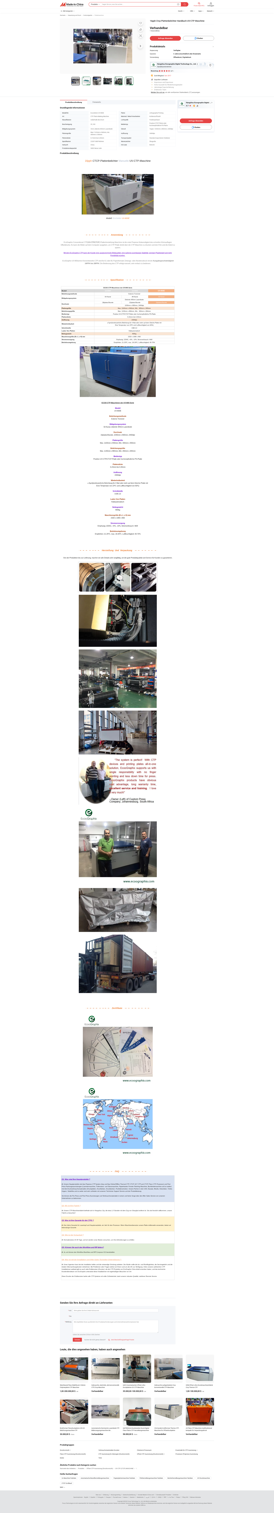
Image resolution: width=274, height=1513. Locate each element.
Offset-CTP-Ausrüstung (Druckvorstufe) (150, 1454)
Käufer (180, 11)
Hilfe (191, 11)
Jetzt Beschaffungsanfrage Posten (121, 1340)
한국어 (153, 1497)
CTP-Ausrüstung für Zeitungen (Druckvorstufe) (114, 1454)
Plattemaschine (99, 15)
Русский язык (117, 1497)
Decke (62, 1458)
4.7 (187, 106)
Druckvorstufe (64, 1450)
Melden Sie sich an (157, 92)
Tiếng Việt (185, 1497)
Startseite (62, 15)
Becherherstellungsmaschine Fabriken (180, 1478)
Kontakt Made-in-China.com (146, 1495)
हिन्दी (165, 1497)
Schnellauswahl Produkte (163, 1495)
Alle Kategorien (68, 11)
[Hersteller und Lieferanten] (71, 4)
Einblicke (175, 1495)
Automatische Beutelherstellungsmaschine (95, 1478)
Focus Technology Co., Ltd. (135, 1501)
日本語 (160, 1497)
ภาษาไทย (171, 1497)
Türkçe (178, 1497)
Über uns (98, 1495)
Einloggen (211, 6)
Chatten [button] (200, 38)
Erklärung (106, 1495)
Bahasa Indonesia (195, 1497)
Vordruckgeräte (87, 15)
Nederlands (140, 1497)
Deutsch (132, 1497)
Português (100, 1497)
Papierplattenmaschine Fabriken (124, 1478)
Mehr (62, 1487)
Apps (200, 11)
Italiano (125, 1497)
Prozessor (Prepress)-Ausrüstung (187, 1454)
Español (93, 1497)
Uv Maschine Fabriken (69, 1478)
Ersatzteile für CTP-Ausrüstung (186, 1450)
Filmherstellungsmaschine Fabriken (151, 1478)
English (86, 1497)
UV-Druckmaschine (203, 1478)
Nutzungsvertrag (116, 1495)
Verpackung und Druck (74, 15)
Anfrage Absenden (165, 38)
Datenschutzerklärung (129, 1495)
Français (108, 1497)
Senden (77, 1340)
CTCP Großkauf (67, 1483)
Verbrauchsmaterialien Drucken (108, 1450)
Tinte (100, 1458)
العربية (147, 1497)
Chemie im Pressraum (144, 1450)
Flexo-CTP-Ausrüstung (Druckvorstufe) (73, 1454)
